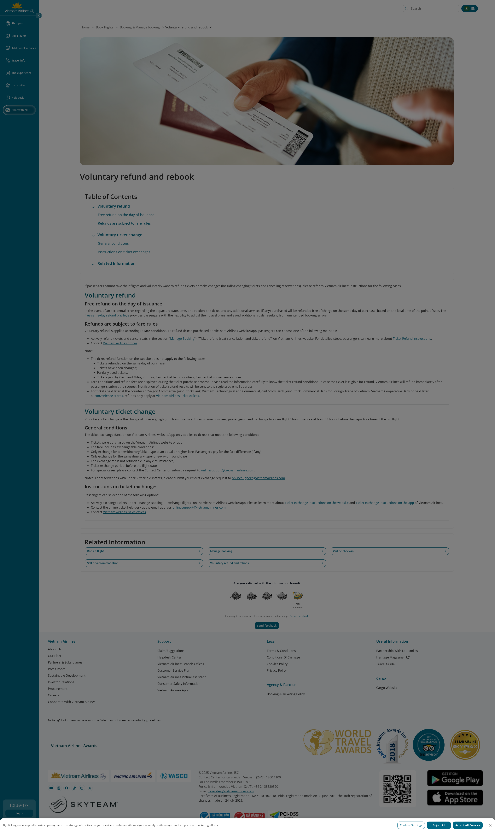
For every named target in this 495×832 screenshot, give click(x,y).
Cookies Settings (411, 825)
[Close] (490, 825)
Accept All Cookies (467, 825)
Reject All (439, 825)
